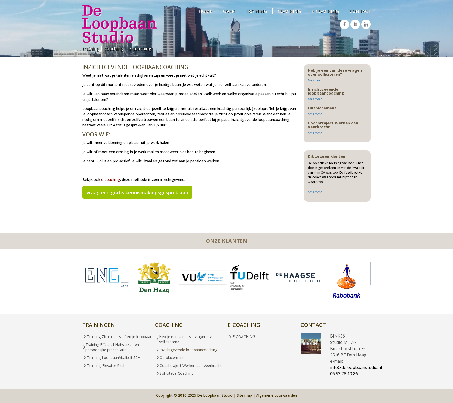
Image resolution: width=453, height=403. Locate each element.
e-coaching (110, 179)
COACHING (113, 48)
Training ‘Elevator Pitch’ (106, 365)
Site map (244, 395)
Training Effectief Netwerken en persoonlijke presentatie (112, 347)
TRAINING (90, 48)
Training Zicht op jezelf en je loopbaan (119, 336)
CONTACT (360, 11)
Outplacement (172, 357)
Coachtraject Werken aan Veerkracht (191, 365)
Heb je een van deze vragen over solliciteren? (187, 339)
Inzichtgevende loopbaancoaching (188, 349)
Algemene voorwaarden (276, 395)
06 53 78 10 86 (344, 374)
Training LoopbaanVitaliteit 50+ (113, 357)
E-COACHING (139, 48)
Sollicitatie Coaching (176, 373)
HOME (205, 11)
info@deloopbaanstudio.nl (356, 367)
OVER (229, 11)
